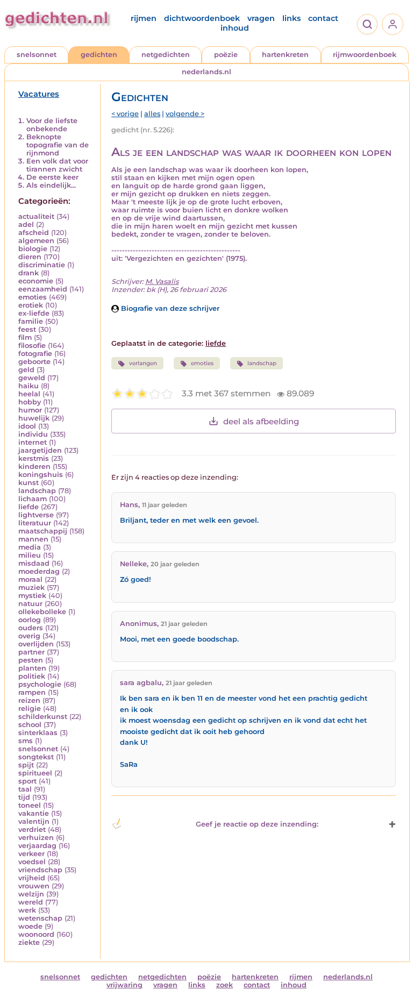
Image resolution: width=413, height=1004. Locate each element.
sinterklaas (38, 733)
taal (25, 789)
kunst (28, 483)
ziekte (29, 942)
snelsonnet (36, 55)
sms (25, 741)
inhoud (234, 28)
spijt (26, 765)
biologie (32, 249)
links (291, 18)
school (29, 725)
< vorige (125, 114)
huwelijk (33, 418)
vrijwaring (124, 985)
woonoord (36, 934)
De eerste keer (52, 177)
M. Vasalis (162, 281)
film (25, 337)
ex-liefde (33, 313)
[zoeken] (367, 24)
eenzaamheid (42, 289)
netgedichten (165, 55)
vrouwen (33, 886)
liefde (28, 507)
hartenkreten (285, 55)
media (29, 547)
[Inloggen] (392, 24)
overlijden (36, 644)
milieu (29, 555)
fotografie (35, 354)
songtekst (36, 757)
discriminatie (41, 265)
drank (28, 273)
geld (26, 370)
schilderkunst (42, 717)
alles (152, 114)
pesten (30, 660)
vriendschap (40, 870)
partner (31, 652)
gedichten (99, 55)
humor (30, 410)
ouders (30, 628)
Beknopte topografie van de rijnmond (57, 145)
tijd (24, 797)
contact (323, 18)
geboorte (34, 362)
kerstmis (33, 458)
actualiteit (36, 216)
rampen (32, 692)
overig (29, 636)
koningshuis (40, 475)
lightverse (36, 515)
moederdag (39, 571)
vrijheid (31, 878)
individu (33, 434)
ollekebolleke (42, 612)
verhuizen (36, 838)
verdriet (32, 829)
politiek (31, 676)
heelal (29, 394)
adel (26, 224)
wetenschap (40, 918)
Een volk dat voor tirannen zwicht (57, 165)
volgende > (185, 114)
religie (29, 708)
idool (27, 426)
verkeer (31, 854)
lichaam (32, 499)
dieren (29, 257)
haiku (28, 386)
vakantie (33, 813)
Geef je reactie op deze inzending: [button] (257, 824)
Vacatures (38, 94)
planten (32, 668)
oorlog (29, 620)
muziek (31, 587)
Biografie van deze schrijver (169, 308)
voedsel (32, 862)
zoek (224, 985)
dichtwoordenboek (202, 18)
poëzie (226, 55)
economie (35, 281)
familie (30, 321)
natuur (30, 604)
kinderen (34, 466)
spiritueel (35, 773)
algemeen (36, 241)
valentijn (33, 821)
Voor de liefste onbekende (51, 125)
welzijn (31, 894)
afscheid (33, 233)
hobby (29, 402)
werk (27, 910)
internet (32, 442)
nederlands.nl (206, 72)
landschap (37, 491)
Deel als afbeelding (261, 421)
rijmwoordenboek (364, 55)
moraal (30, 579)
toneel (29, 805)
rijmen (143, 18)
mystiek (32, 596)
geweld (31, 378)
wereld (30, 902)
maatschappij (42, 531)
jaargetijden (40, 450)
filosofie (32, 345)
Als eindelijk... (51, 185)
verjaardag (37, 846)
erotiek (30, 305)
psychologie (39, 684)
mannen (33, 539)
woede (30, 926)
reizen (29, 700)
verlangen (143, 363)
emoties (32, 297)
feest (27, 329)
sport (27, 781)
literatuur (34, 523)
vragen (261, 18)
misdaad (33, 563)
